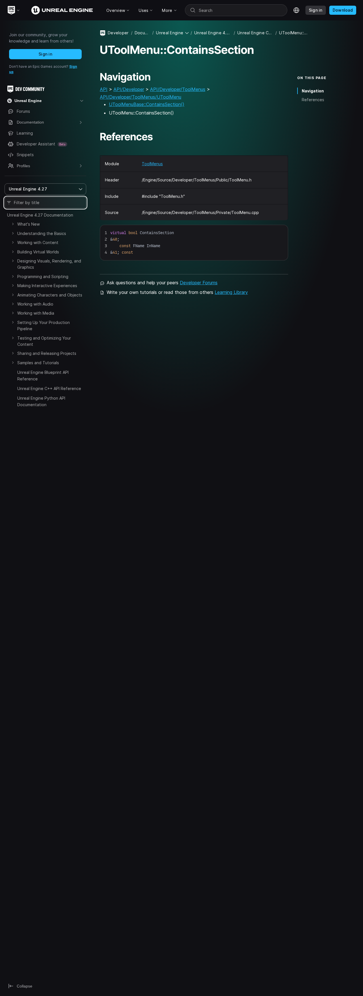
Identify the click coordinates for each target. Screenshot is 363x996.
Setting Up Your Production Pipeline (43, 325)
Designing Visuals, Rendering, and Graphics (49, 264)
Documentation (142, 32)
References (313, 99)
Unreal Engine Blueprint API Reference (43, 375)
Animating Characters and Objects (49, 295)
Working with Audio (35, 304)
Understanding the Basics (41, 233)
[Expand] (12, 224)
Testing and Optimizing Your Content (44, 341)
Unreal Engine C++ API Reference (49, 388)
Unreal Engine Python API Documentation (41, 401)
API (103, 89)
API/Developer (128, 89)
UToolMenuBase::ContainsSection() (146, 104)
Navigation (313, 90)
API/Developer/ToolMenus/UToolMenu (140, 97)
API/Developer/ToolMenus (177, 89)
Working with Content (37, 242)
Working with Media (35, 313)
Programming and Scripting (42, 276)
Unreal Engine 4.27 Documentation (40, 215)
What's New (28, 224)
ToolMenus (152, 163)
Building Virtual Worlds (38, 251)
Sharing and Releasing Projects (46, 353)
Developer (118, 32)
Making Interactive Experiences (47, 285)
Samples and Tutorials (38, 362)
